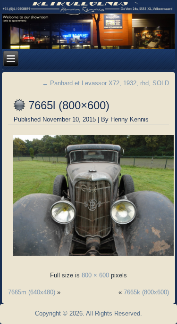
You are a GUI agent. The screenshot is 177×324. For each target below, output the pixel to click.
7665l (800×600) (69, 105)
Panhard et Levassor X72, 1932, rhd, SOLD (105, 83)
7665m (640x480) (31, 292)
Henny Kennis (129, 119)
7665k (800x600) (146, 292)
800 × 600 (95, 275)
